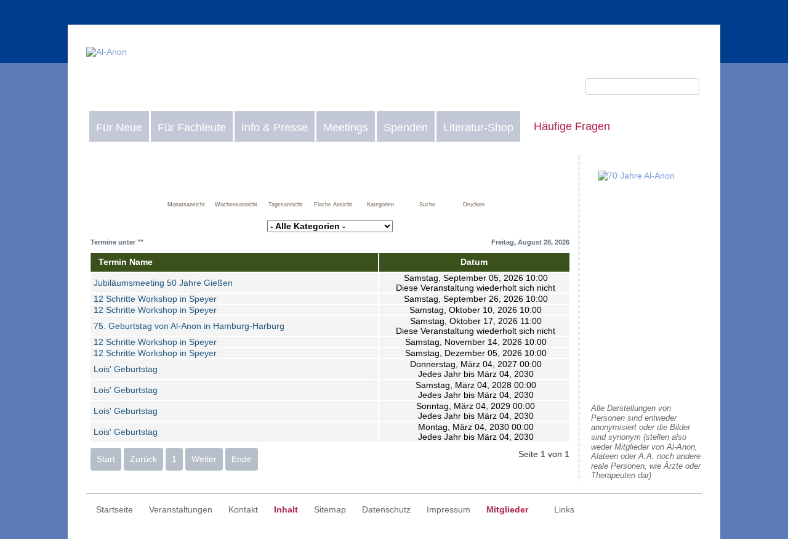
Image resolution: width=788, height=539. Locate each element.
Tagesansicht (285, 204)
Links (564, 509)
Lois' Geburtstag (126, 369)
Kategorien (380, 204)
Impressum (448, 509)
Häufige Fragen (572, 126)
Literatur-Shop (478, 127)
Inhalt (286, 509)
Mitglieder (507, 509)
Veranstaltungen (180, 509)
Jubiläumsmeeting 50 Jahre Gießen (163, 283)
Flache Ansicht (333, 204)
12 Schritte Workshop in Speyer (155, 299)
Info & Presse (274, 127)
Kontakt (243, 509)
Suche (427, 204)
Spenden (406, 127)
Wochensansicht (236, 204)
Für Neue (119, 127)
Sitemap (330, 509)
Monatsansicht (186, 204)
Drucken (473, 204)
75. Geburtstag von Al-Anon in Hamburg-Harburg (189, 326)
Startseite (114, 509)
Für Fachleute (192, 127)
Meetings (345, 127)
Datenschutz (386, 509)
